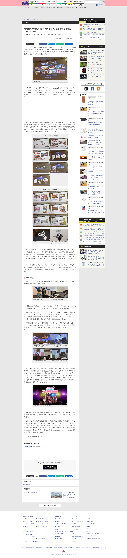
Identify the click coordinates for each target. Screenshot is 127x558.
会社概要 (78, 547)
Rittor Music (58, 516)
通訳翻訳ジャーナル (76, 524)
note (61, 43)
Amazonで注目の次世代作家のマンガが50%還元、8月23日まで (96, 113)
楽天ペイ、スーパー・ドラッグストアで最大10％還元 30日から (96, 157)
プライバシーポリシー (69, 547)
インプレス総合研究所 (28, 524)
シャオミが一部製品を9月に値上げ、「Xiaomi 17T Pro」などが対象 (96, 177)
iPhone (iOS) (60, 7)
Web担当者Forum (27, 521)
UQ (49, 7)
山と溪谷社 (57, 529)
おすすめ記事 (87, 246)
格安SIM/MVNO (83, 7)
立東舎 (58, 526)
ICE (86, 516)
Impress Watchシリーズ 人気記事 (93, 219)
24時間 (89, 22)
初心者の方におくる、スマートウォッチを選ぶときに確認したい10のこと (96, 258)
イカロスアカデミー (76, 529)
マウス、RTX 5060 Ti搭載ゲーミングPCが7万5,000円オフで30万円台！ (96, 70)
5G (72, 7)
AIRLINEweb (75, 518)
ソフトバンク (35, 7)
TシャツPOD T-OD (61, 524)
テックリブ (73, 539)
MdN (71, 531)
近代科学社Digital (61, 538)
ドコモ (24, 7)
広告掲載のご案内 (48, 547)
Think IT (25, 518)
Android (68, 7)
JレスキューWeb (76, 526)
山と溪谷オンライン (61, 531)
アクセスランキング (89, 19)
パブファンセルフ (91, 528)
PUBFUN (88, 526)
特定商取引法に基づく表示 (99, 547)
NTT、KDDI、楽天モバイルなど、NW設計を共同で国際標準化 (96, 130)
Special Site (87, 47)
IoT (76, 7)
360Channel (26, 484)
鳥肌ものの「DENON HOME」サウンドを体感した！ (95, 64)
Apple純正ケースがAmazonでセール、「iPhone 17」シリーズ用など (95, 102)
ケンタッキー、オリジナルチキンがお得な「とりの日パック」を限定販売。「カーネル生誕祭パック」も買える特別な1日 (93, 229)
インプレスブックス (42, 536)
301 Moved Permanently (32, 447)
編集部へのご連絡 (58, 547)
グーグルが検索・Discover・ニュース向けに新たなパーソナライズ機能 (96, 193)
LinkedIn (70, 43)
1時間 (82, 22)
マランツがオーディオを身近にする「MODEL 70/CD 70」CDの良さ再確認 (96, 52)
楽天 (54, 7)
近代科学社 (57, 536)
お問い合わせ (39, 547)
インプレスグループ (86, 547)
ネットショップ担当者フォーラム (46, 521)
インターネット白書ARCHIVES (30, 541)
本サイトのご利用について (27, 547)
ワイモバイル (43, 7)
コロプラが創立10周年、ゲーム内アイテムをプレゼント (69, 494)
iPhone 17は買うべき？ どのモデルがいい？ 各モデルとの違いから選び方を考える (96, 264)
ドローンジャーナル (28, 529)
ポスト (31, 43)
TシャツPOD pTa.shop (93, 533)
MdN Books (75, 533)
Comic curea (90, 521)
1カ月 (102, 22)
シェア (44, 43)
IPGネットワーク (89, 531)
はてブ (52, 43)
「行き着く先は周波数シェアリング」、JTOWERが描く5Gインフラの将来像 (96, 142)
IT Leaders (25, 526)
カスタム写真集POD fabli (93, 536)
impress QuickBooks (92, 524)
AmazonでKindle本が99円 (95, 167)
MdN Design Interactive (77, 536)
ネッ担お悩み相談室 (28, 531)
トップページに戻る (50, 505)
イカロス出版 (73, 516)
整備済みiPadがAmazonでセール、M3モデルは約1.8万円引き (96, 212)
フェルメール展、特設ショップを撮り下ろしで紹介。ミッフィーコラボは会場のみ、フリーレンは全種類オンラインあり (93, 241)
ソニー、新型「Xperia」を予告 (90, 32)
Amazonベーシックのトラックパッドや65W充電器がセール (96, 124)
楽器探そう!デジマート (62, 521)
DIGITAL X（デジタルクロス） (45, 529)
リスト (36, 43)
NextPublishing (41, 538)
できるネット (26, 539)
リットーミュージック (62, 518)
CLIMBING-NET (60, 533)
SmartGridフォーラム (43, 518)
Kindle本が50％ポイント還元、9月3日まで (93, 37)
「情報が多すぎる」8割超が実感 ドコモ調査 (93, 34)
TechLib (74, 541)
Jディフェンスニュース (77, 521)
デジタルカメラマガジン (29, 536)
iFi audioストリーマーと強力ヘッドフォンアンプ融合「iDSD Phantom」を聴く (96, 58)
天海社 (88, 518)
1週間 (95, 22)
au (28, 7)
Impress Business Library (44, 524)
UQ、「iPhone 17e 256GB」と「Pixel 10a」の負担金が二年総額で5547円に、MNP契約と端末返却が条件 (94, 30)
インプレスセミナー (42, 526)
